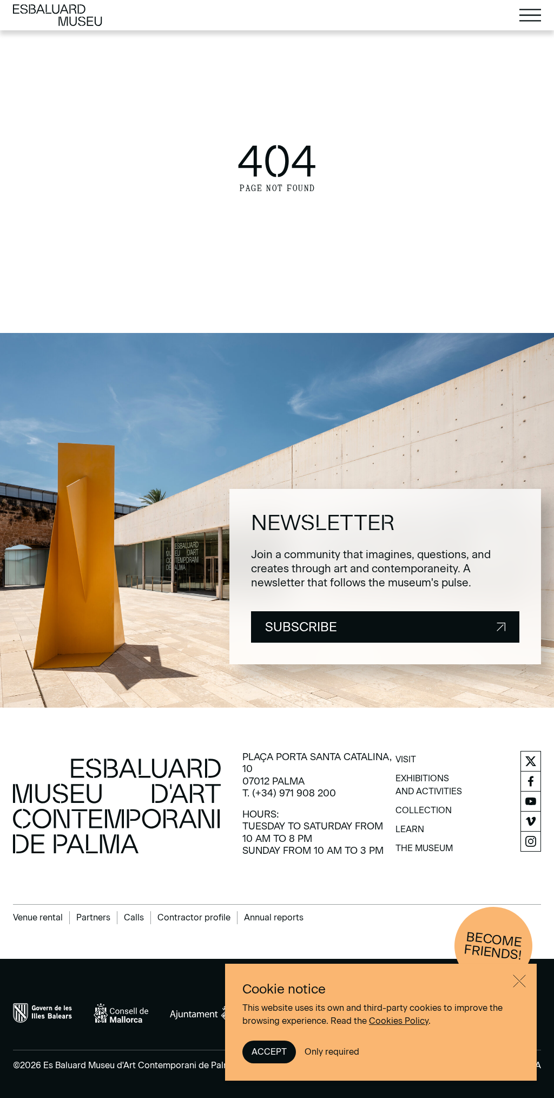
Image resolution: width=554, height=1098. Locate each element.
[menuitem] (405, 763)
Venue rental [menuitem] (38, 917)
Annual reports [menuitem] (274, 917)
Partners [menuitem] (93, 917)
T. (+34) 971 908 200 (289, 793)
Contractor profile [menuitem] (193, 917)
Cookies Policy (398, 1021)
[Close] (519, 981)
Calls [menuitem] (134, 917)
